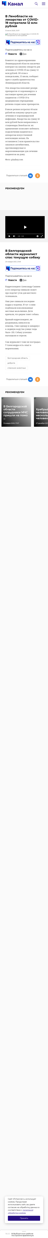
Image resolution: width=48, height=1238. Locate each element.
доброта (11, 363)
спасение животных (17, 368)
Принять (24, 1218)
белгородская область (18, 358)
